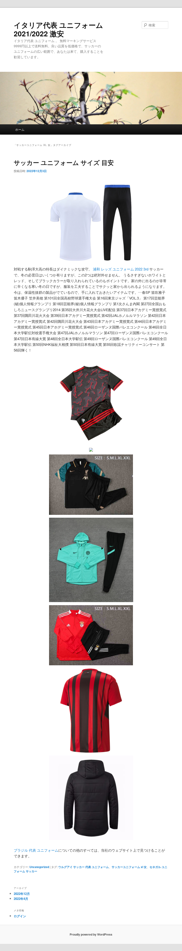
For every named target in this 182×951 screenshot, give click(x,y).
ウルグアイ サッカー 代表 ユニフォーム (83, 867)
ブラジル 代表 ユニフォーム (36, 850)
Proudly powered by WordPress (91, 934)
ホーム (19, 129)
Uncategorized (39, 867)
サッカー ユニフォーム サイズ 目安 (64, 162)
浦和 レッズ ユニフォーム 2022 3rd (120, 268)
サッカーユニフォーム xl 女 (129, 867)
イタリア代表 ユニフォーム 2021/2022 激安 (58, 29)
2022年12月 (22, 893)
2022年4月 (21, 898)
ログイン (20, 916)
